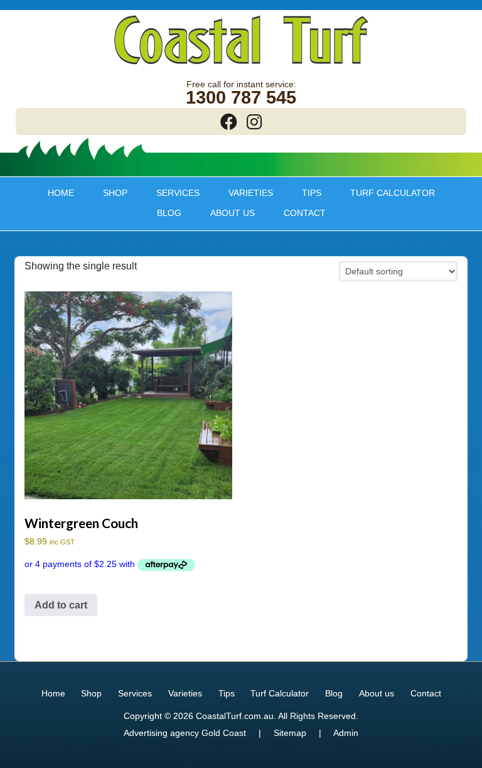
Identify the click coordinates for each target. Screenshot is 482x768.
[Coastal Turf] (241, 66)
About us (226, 213)
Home (61, 193)
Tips (305, 193)
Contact (305, 213)
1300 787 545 (241, 98)
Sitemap (290, 733)
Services (171, 193)
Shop (108, 193)
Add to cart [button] (61, 605)
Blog (169, 213)
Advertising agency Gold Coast (185, 733)
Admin (345, 733)
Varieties (244, 193)
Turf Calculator (392, 193)
